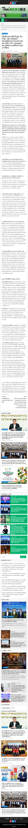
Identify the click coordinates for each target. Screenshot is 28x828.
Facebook (16, 818)
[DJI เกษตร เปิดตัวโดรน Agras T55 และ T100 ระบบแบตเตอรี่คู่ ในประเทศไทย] (14, 610)
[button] (5, 20)
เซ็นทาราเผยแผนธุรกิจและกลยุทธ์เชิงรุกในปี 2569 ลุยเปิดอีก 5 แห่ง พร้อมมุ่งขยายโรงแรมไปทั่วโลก (19, 550)
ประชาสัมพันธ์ (5, 33)
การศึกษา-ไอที (5, 667)
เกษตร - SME (11, 616)
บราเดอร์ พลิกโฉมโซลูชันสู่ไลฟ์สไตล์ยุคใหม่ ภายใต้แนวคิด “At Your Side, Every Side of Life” (18, 510)
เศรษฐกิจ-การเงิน (18, 507)
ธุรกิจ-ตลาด (13, 507)
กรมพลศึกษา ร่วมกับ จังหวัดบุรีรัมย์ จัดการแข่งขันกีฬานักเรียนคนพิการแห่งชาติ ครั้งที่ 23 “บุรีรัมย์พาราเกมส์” (13, 575)
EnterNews (20, 824)
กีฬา (3, 755)
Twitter (21, 818)
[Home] (2, 20)
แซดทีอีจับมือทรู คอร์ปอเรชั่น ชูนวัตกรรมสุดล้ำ (7, 399)
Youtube (7, 818)
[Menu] (5, 20)
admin (4, 51)
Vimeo (11, 818)
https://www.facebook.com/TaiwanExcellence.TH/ (15, 391)
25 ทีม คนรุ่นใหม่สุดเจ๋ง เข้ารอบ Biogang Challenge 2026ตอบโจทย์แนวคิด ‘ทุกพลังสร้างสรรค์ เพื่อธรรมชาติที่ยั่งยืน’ (12, 487)
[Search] (26, 20)
